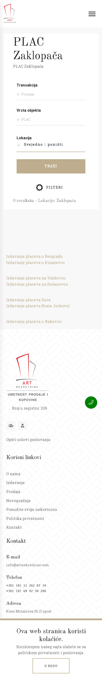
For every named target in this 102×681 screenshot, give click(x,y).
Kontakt (14, 527)
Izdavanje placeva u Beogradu (34, 256)
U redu (51, 666)
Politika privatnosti (25, 518)
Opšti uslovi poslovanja (28, 439)
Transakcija (27, 85)
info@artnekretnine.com (27, 565)
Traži (51, 166)
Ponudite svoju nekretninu (31, 509)
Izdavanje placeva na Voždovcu (36, 277)
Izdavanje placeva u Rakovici (34, 321)
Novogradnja (18, 500)
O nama (13, 473)
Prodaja (13, 491)
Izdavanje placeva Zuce (28, 299)
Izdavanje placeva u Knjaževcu (35, 262)
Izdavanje (15, 482)
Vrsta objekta (29, 110)
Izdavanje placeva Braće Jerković (38, 305)
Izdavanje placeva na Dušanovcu (37, 284)
